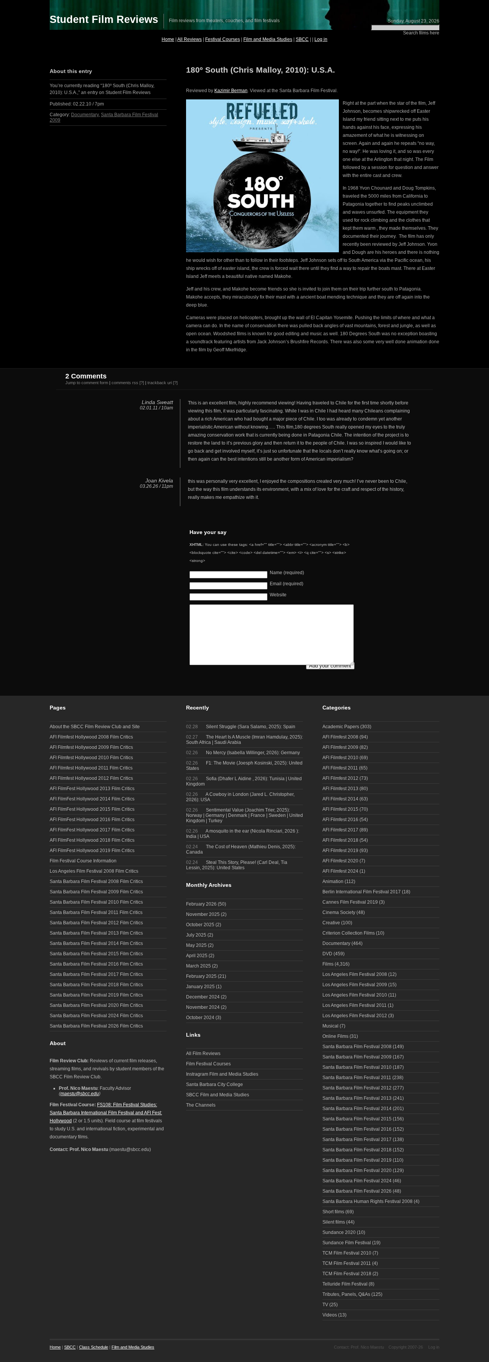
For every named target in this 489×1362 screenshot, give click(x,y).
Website (278, 594)
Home (168, 39)
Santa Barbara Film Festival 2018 (357, 1150)
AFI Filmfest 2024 (340, 871)
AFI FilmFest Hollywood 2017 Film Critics (92, 830)
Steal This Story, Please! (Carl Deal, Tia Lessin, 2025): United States (236, 865)
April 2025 (196, 955)
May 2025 (196, 945)
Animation (332, 881)
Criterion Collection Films (348, 933)
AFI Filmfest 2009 (340, 747)
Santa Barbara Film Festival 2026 (357, 1191)
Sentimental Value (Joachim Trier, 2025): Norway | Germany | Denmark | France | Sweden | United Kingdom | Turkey (244, 815)
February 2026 (201, 904)
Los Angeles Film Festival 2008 (354, 974)
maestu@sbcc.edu (79, 1093)
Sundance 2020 (339, 1232)
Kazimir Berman (231, 90)
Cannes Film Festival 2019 (350, 902)
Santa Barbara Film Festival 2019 (357, 1160)
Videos (329, 1315)
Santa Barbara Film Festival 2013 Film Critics (96, 933)
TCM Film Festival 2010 (346, 1253)
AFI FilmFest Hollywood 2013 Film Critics (92, 788)
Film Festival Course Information (83, 861)
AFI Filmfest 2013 (340, 788)
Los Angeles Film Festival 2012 (354, 1015)
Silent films (333, 1222)
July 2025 (196, 935)
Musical (330, 1026)
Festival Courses (222, 39)
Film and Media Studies (267, 39)
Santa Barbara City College (214, 1084)
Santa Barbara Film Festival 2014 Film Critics (96, 943)
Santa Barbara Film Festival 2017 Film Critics (96, 974)
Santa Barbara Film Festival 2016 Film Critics (96, 964)
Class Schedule (93, 1347)
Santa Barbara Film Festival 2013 (357, 1098)
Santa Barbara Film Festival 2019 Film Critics (96, 995)
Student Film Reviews (104, 19)
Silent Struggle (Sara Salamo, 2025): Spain (240, 726)
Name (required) (287, 572)
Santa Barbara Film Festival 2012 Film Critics (96, 922)
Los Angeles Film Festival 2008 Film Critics (94, 871)
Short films (333, 1211)
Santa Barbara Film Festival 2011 (356, 1077)
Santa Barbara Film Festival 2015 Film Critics (96, 953)
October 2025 (200, 924)
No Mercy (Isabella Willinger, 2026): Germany (243, 752)
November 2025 (203, 914)
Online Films (335, 1036)
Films (328, 964)
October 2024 (200, 1017)
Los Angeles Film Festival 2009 (354, 984)
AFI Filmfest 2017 (340, 830)
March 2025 (198, 966)
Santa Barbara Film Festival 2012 (357, 1088)
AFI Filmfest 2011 (340, 768)
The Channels (200, 1105)
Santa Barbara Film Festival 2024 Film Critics (96, 1015)
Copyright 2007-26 (406, 1347)
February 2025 (201, 976)
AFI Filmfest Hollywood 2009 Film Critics (91, 747)
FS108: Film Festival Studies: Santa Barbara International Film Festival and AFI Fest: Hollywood (106, 1112)
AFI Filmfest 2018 (340, 840)
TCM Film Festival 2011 (346, 1263)
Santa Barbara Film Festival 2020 (357, 1170)
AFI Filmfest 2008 (340, 737)
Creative (331, 922)
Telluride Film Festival (345, 1284)
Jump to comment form (86, 382)
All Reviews (189, 39)
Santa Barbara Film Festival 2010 (357, 1067)
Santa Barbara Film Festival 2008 (357, 1046)
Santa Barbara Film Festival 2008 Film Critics (96, 881)
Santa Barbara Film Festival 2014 (357, 1108)
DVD (327, 953)
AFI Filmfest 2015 (340, 809)
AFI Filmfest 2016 (340, 819)
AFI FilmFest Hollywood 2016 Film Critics (92, 819)
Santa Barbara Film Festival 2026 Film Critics (96, 1026)
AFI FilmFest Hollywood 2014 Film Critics (92, 799)
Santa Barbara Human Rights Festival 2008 (367, 1201)
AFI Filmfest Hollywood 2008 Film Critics (91, 737)
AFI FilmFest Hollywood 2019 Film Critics (92, 850)
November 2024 (203, 1007)
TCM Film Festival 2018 (346, 1273)
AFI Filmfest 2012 (340, 778)
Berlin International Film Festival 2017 (361, 891)
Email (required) (286, 583)
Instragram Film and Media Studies (222, 1074)
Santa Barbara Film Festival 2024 (357, 1180)
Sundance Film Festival (346, 1242)
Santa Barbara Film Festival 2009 (357, 1057)
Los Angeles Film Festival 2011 (354, 1005)
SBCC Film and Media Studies (217, 1094)
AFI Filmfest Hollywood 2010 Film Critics (91, 757)
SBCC (302, 39)
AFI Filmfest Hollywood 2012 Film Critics (91, 778)
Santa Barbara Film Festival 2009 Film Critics (96, 891)
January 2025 (200, 986)
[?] (141, 382)
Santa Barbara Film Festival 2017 (357, 1139)
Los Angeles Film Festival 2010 (354, 995)
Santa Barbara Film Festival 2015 (357, 1119)
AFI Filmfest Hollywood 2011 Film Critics (91, 768)
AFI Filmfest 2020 (340, 861)
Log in (320, 39)
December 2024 (203, 997)
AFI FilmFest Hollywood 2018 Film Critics (92, 840)
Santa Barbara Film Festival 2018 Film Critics (96, 984)
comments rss (125, 382)
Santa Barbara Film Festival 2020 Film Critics (96, 1005)
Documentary (85, 114)
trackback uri (159, 382)
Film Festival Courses (208, 1064)
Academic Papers (340, 726)
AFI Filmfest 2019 (340, 850)
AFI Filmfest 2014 (340, 799)
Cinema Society (338, 912)
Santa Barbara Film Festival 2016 (357, 1129)
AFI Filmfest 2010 (340, 757)
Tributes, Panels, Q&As (346, 1294)
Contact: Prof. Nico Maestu (359, 1347)
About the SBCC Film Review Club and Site (95, 726)
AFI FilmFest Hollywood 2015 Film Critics (92, 809)
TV (325, 1304)
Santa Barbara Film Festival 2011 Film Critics (96, 912)
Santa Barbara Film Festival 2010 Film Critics (96, 902)
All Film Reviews (203, 1053)
